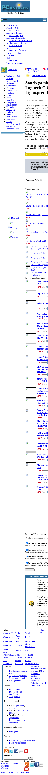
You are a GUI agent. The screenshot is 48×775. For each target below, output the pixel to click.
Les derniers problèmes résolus (22, 740)
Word (27, 633)
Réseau (9, 98)
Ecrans (9, 95)
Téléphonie (11, 102)
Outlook (18, 658)
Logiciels (10, 100)
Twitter (18, 661)
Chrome (18, 645)
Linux (5, 658)
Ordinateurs (11, 86)
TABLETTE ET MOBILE (19, 41)
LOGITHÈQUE (15, 36)
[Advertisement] (39, 9)
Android (18, 633)
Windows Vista (7, 650)
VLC (5, 661)
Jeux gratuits (14, 696)
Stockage (10, 93)
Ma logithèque (15, 680)
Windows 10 (8, 637)
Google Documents (30, 645)
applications (19, 706)
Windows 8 (7, 641)
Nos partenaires (37, 672)
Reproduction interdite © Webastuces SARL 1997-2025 (39, 682)
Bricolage (10, 109)
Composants (11, 88)
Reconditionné (12, 129)
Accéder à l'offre (33, 180)
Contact (34, 676)
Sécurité (28, 658)
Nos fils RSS (29, 70)
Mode (8, 114)
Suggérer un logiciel (17, 678)
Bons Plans (12, 69)
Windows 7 (7, 645)
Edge (17, 641)
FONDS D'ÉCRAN (16, 52)
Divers (9, 121)
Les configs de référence (12, 82)
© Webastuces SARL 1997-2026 (15, 773)
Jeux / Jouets (11, 117)
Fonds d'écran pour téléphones (17, 721)
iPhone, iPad (18, 637)
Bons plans (14, 731)
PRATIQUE (14, 31)
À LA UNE (12, 26)
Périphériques (12, 90)
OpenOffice (30, 641)
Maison (9, 112)
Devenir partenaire (38, 670)
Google (28, 651)
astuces (12, 708)
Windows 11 (8, 633)
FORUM (14, 62)
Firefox (18, 651)
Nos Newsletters (38, 70)
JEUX (10, 57)
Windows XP (8, 655)
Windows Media (32, 663)
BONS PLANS (14, 46)
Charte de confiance (9, 763)
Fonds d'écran (15, 689)
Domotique (11, 107)
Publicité (34, 669)
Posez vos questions (17, 743)
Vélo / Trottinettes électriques (13, 125)
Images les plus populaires (15, 693)
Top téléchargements (18, 676)
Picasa (28, 661)
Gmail (17, 655)
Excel (27, 637)
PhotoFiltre (7, 663)
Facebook (19, 663)
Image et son (11, 105)
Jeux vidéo (10, 119)
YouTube (29, 655)
